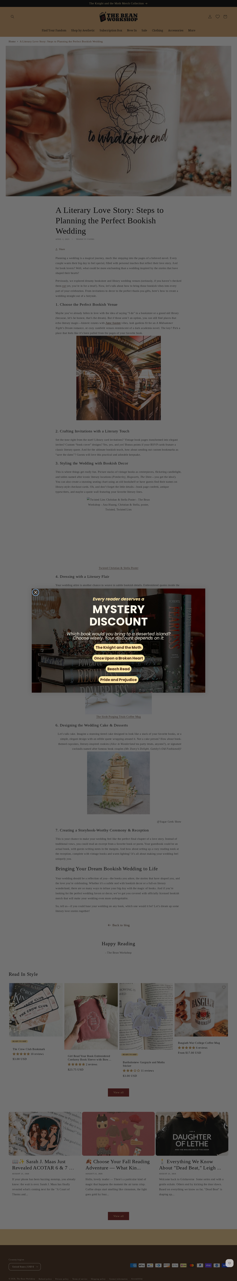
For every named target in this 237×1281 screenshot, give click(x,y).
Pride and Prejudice (118, 679)
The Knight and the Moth (118, 647)
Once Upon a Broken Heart (118, 658)
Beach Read (118, 668)
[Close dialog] (35, 592)
